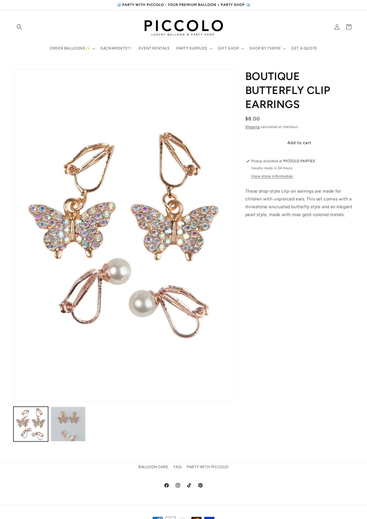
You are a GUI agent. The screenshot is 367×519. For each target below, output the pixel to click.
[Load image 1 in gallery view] (30, 424)
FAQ (178, 467)
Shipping (252, 127)
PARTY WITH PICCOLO (208, 467)
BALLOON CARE (153, 467)
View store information (272, 176)
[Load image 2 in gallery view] (68, 424)
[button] (19, 27)
